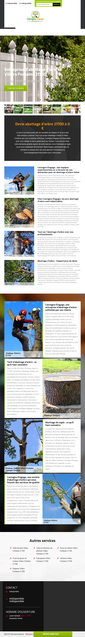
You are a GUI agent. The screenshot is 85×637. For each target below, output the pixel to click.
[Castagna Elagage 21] (35, 16)
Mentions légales (32, 634)
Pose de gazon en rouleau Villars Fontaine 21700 (22, 561)
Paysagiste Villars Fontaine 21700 (43, 559)
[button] (40, 100)
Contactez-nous (16, 88)
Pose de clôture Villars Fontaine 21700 (69, 549)
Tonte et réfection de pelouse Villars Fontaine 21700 (44, 551)
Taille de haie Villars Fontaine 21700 (20, 549)
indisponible (12, 3)
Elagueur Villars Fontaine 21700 (19, 570)
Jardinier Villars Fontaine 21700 (66, 559)
